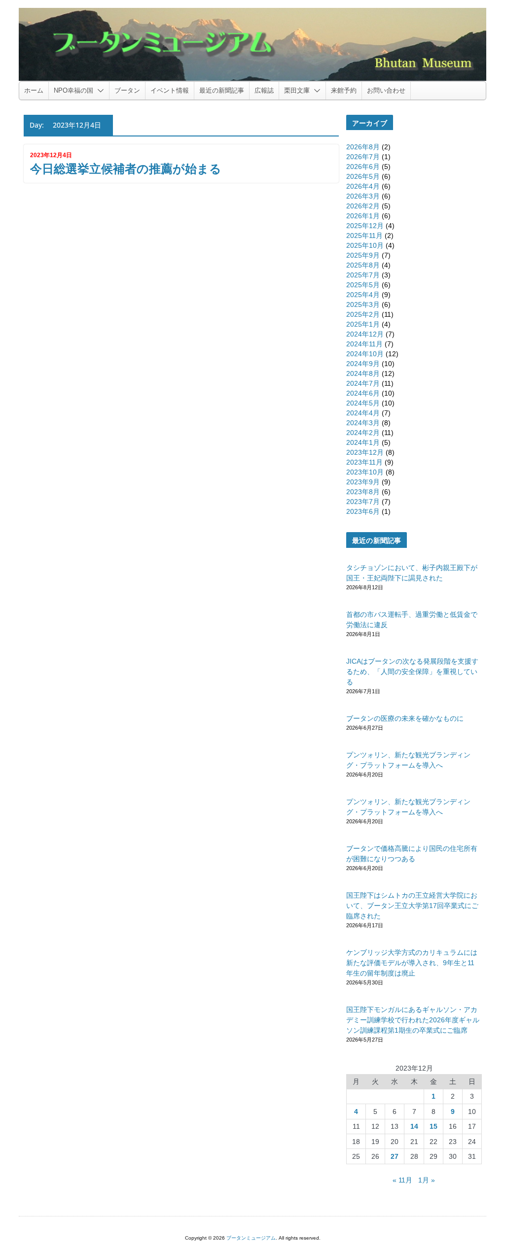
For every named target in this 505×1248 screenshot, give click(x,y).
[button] (98, 90)
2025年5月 (363, 285)
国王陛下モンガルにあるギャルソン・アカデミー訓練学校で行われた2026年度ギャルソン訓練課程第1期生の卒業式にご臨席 (412, 1020)
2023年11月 (364, 462)
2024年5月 (363, 403)
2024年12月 (365, 334)
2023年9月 (363, 482)
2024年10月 (365, 354)
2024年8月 (363, 373)
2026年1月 (363, 216)
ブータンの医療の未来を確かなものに (405, 718)
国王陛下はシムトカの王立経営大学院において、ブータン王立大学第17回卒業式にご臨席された (412, 905)
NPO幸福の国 (73, 90)
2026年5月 (363, 176)
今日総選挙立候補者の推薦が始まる (125, 168)
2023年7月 (363, 502)
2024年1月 (363, 442)
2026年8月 (363, 147)
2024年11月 (364, 344)
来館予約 (344, 90)
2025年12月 (365, 226)
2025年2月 (363, 314)
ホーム (33, 90)
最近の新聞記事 (221, 90)
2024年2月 (363, 433)
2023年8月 (363, 492)
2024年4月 (363, 413)
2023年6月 (363, 511)
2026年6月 (363, 166)
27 (394, 1156)
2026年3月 (363, 196)
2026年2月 (363, 206)
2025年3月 (363, 304)
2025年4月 (363, 295)
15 (433, 1126)
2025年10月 (365, 245)
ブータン (127, 90)
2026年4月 (363, 186)
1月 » (426, 1180)
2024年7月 (363, 383)
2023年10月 (365, 472)
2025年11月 (364, 235)
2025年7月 (363, 275)
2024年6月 (363, 393)
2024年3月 (363, 423)
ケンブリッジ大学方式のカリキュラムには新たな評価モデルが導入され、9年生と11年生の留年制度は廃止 (411, 962)
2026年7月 (363, 157)
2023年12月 (365, 452)
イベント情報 (169, 90)
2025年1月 (363, 324)
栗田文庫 (297, 90)
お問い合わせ (386, 90)
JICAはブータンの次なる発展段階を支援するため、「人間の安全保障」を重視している (412, 671)
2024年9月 (363, 364)
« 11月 (402, 1180)
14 (414, 1126)
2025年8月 (363, 265)
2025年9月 (363, 255)
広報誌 (264, 90)
